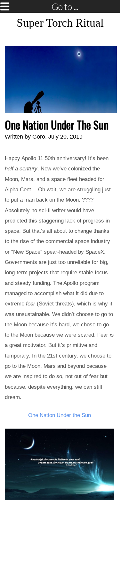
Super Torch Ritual (60, 22)
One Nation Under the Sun (59, 415)
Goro (38, 136)
